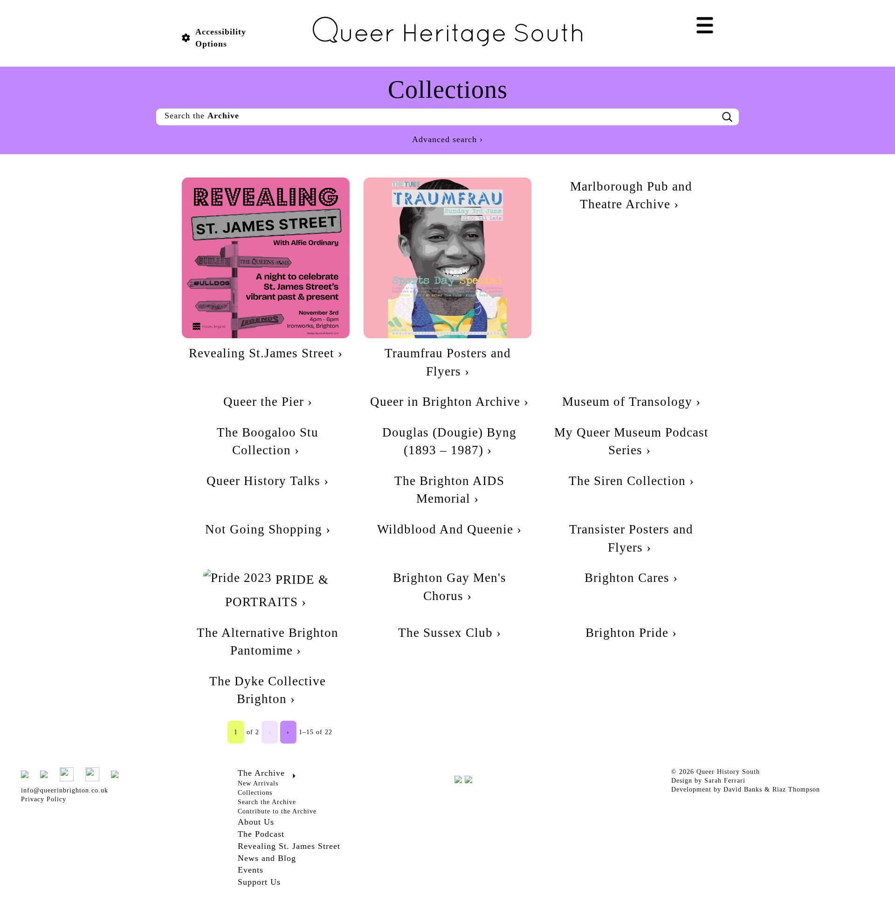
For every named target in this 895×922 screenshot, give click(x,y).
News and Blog (267, 858)
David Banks (742, 789)
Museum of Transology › (631, 402)
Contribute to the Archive (277, 811)
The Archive (261, 773)
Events (250, 869)
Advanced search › (447, 139)
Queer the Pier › (267, 402)
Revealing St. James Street (289, 846)
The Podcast (261, 834)
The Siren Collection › (631, 481)
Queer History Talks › (268, 481)
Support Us (259, 882)
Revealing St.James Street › (266, 353)
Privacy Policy (43, 799)
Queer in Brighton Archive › (449, 402)
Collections (255, 792)
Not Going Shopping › (267, 529)
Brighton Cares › (631, 578)
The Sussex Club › (449, 633)
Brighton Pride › (631, 633)
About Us (256, 821)
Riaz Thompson (796, 789)
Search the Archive (267, 802)
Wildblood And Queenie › (449, 529)
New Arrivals (258, 783)
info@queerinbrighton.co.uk (64, 790)
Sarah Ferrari (724, 780)
